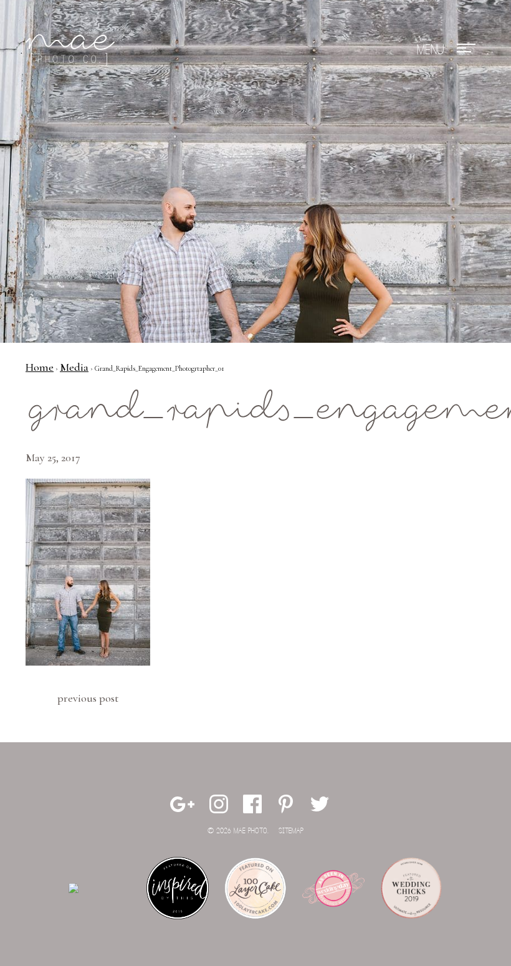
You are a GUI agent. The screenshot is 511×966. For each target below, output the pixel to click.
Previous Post (87, 698)
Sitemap (291, 831)
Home (40, 367)
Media (74, 367)
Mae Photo (72, 49)
